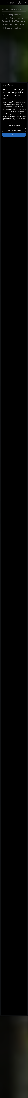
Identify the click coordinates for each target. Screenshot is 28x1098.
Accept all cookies (14, 135)
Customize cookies (14, 125)
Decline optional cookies (14, 130)
